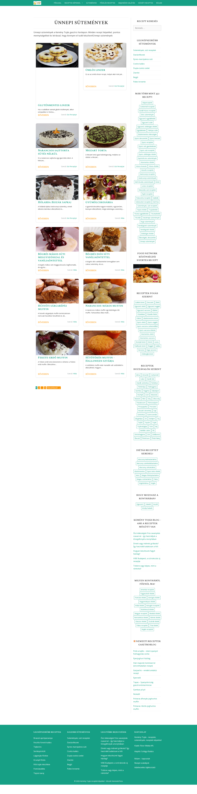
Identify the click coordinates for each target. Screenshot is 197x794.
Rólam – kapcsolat (142, 758)
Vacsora (141, 350)
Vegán (153, 483)
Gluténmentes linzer (54, 105)
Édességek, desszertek (147, 237)
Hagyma (146, 391)
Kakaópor (155, 391)
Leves (156, 342)
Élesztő (137, 438)
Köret (157, 182)
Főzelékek (141, 314)
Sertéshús (141, 415)
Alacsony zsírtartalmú (147, 467)
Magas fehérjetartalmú (150, 475)
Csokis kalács (139, 64)
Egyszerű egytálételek (147, 119)
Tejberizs (37, 747)
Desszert (150, 302)
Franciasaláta (39, 769)
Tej (158, 419)
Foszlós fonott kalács (43, 742)
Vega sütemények (147, 222)
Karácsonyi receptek (147, 174)
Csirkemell (154, 375)
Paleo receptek (142, 625)
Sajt (154, 411)
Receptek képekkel (73, 3)
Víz (153, 430)
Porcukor (153, 407)
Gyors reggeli (152, 322)
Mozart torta (96, 150)
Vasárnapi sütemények (151, 218)
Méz (143, 399)
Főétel (138, 318)
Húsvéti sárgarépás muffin (52, 307)
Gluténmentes (139, 471)
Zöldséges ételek (147, 234)
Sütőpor (152, 419)
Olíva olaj (156, 399)
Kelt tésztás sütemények (144, 182)
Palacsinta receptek (143, 198)
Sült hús (156, 202)
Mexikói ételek (154, 613)
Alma (138, 375)
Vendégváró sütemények (147, 226)
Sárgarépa (139, 419)
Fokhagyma (152, 387)
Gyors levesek (155, 138)
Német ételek (155, 617)
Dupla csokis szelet (141, 68)
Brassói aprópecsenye (43, 738)
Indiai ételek (139, 605)
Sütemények (91, 3)
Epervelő (137, 677)
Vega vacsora (151, 350)
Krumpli (140, 395)
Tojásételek (153, 210)
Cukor (142, 379)
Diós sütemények (147, 115)
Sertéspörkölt (39, 751)
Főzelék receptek (107, 3)
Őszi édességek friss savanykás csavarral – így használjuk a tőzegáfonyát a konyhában (146, 536)
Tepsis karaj (39, 773)
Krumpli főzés (39, 760)
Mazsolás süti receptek (147, 190)
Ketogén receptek (152, 605)
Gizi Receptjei (72, 115)
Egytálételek (141, 130)
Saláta (158, 346)
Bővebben (43, 115)
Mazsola (154, 395)
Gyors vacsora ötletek (147, 330)
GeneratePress (117, 781)
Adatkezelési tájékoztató (144, 767)
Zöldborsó (156, 434)
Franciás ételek (140, 597)
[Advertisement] (57, 87)
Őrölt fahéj (156, 438)
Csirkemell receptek (147, 107)
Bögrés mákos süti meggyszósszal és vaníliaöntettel (51, 257)
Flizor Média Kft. (147, 745)
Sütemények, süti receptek (144, 50)
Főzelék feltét (152, 314)
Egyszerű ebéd (140, 306)
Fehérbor (154, 383)
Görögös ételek (154, 597)
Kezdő (155, 504)
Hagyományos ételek (147, 601)
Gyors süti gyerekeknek (147, 146)
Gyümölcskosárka (99, 202)
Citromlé (145, 375)
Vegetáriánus (144, 483)
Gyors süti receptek (147, 150)
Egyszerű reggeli (154, 306)
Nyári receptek (147, 194)
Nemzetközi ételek (141, 617)
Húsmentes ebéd (147, 334)
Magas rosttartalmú (144, 479)
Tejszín (147, 422)
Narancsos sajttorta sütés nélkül (53, 152)
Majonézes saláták (126, 3)
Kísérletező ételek (147, 609)
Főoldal (57, 3)
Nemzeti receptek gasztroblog (148, 643)
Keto (137, 475)
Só (146, 419)
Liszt (147, 395)
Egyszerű (140, 504)
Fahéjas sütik (153, 130)
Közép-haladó (147, 508)
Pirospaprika (142, 407)
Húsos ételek (153, 166)
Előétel (154, 310)
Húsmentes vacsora (147, 338)
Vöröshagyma (140, 434)
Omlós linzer (95, 70)
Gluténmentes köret (150, 318)
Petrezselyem (153, 403)
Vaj (156, 426)
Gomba (138, 391)
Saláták (155, 198)
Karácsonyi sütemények (147, 178)
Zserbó (136, 72)
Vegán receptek (147, 629)
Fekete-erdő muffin (53, 358)
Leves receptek (147, 186)
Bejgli (135, 77)
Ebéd (157, 302)
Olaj (149, 399)
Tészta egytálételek (141, 214)
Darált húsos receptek (147, 111)
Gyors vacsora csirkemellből (147, 326)
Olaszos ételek (140, 621)
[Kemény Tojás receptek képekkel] (38, 3)
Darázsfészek (139, 55)
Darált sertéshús (143, 383)
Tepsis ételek (142, 210)
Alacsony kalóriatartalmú (147, 459)
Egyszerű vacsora (143, 310)
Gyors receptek (147, 142)
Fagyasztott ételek (147, 594)
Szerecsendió (152, 415)
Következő (53, 387)
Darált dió (150, 379)
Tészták (138, 218)
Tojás (154, 422)
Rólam (159, 3)
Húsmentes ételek (147, 162)
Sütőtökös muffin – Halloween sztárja (100, 359)
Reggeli (150, 346)
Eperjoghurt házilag (141, 658)
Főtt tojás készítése (42, 764)
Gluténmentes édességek (147, 134)
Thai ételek (154, 625)
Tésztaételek (155, 214)
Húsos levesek (141, 166)
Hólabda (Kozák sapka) (54, 202)
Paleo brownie (139, 81)
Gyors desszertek (141, 138)
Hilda (122, 218)
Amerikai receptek (147, 590)
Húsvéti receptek (145, 3)
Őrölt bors (146, 438)
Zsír (148, 434)
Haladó (148, 504)
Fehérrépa (142, 387)
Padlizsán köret (140, 346)
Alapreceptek (147, 103)
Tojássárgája (142, 426)
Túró (151, 426)
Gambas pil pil (139, 689)
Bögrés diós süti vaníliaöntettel (98, 255)
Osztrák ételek (154, 621)
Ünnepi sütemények (147, 241)
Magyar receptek (141, 613)
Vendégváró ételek (147, 230)
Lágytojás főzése (41, 755)
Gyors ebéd (141, 322)
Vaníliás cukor (145, 430)
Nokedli (136, 694)
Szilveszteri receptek (143, 202)
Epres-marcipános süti (143, 59)
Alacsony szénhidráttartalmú (147, 463)
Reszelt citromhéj (144, 411)
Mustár (137, 399)
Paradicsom (141, 403)
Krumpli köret (141, 342)
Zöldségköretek (147, 354)
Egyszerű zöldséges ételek (147, 126)
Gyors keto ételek (153, 471)
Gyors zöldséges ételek (147, 154)
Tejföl (140, 422)
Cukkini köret (140, 302)
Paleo (156, 479)
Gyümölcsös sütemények (147, 158)
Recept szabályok (141, 763)
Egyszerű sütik (147, 122)
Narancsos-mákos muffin (104, 306)
